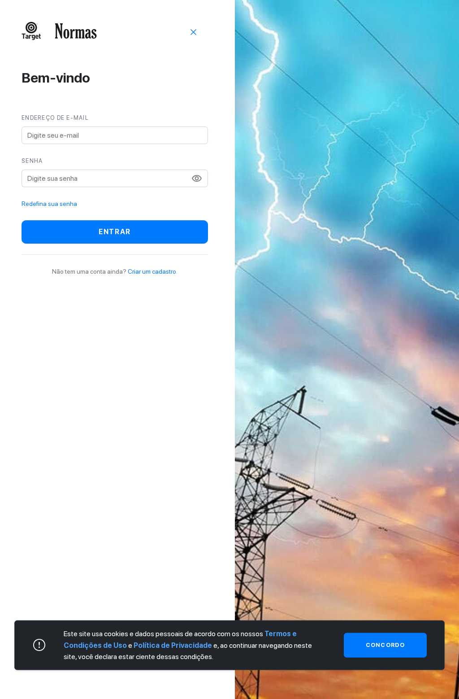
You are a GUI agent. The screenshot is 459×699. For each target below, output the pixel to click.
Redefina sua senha (49, 203)
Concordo (385, 645)
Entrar (115, 231)
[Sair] (193, 31)
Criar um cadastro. (153, 271)
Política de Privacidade (173, 645)
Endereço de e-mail (55, 117)
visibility (196, 178)
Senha (32, 160)
